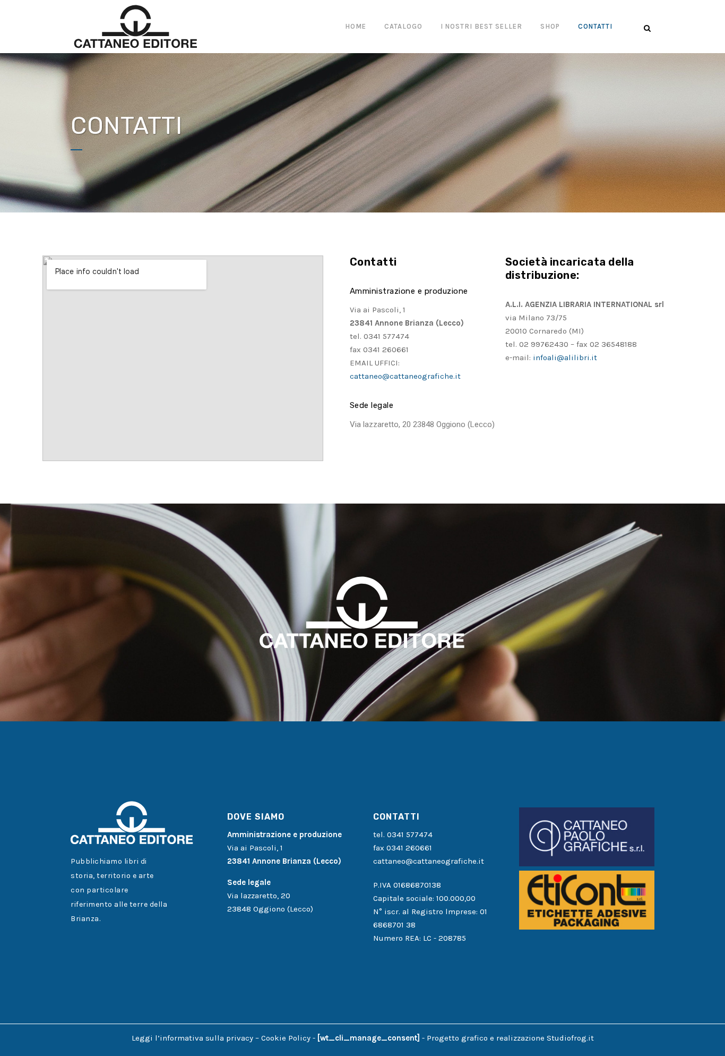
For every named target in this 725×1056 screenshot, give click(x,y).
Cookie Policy (285, 1038)
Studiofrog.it (570, 1038)
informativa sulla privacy (206, 1038)
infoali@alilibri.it (565, 357)
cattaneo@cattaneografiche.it (405, 376)
